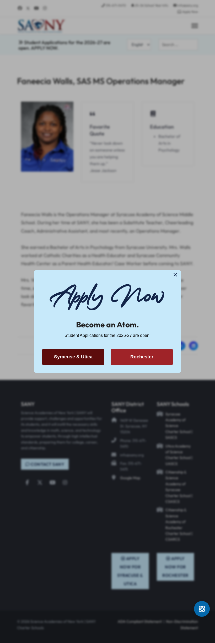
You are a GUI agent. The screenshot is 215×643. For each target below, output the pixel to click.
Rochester (141, 356)
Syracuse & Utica (73, 356)
